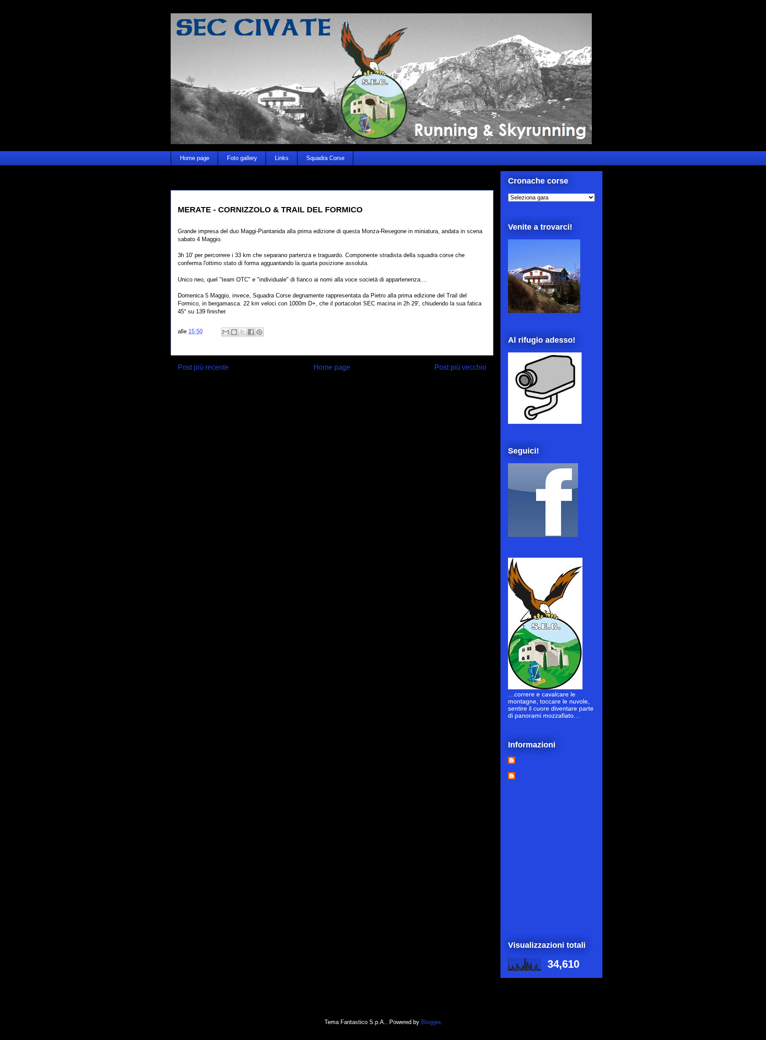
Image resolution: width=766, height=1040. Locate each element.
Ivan (523, 775)
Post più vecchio (460, 367)
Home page (194, 158)
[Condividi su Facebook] (250, 332)
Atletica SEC (534, 760)
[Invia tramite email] (225, 332)
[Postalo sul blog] (234, 332)
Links (282, 158)
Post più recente (203, 367)
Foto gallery (242, 158)
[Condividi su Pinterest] (259, 332)
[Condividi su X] (242, 332)
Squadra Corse (325, 158)
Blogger (430, 1022)
